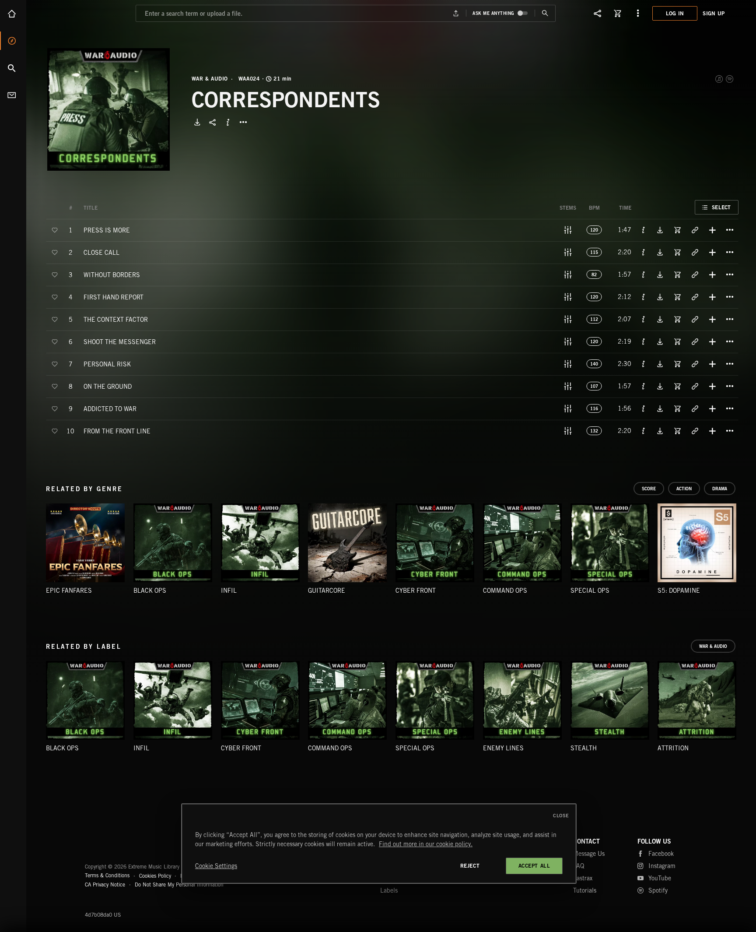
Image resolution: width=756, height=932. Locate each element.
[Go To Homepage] (74, 13)
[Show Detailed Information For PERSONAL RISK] (643, 363)
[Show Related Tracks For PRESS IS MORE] (694, 229)
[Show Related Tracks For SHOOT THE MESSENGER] (694, 341)
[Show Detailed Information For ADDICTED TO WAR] (643, 408)
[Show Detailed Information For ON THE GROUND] (643, 386)
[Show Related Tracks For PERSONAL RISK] (694, 363)
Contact (13, 95)
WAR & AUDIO (210, 79)
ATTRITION (673, 748)
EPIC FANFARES (69, 590)
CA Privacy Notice (105, 884)
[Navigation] (638, 13)
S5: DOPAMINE (679, 590)
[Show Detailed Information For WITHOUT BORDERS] (643, 274)
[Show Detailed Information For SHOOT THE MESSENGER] (643, 341)
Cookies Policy (155, 875)
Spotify (730, 78)
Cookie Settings (216, 865)
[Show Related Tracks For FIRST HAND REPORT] (694, 296)
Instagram (662, 865)
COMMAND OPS (505, 590)
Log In (675, 13)
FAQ (578, 865)
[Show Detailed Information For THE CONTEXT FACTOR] (643, 319)
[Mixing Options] (567, 229)
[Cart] (618, 13)
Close (561, 815)
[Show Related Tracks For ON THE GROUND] (694, 386)
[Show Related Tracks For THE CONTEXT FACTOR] (694, 319)
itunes (719, 78)
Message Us (589, 853)
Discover (13, 41)
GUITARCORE (326, 590)
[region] (379, 843)
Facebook (661, 853)
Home (13, 13)
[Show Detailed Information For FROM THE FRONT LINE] (643, 430)
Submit (545, 13)
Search (13, 68)
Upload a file (456, 13)
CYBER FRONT (416, 590)
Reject (470, 865)
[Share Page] (598, 13)
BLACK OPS (149, 590)
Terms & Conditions (107, 875)
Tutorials (584, 890)
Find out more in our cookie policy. (425, 844)
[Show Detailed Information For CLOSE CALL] (643, 252)
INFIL (229, 590)
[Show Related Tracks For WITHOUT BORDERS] (694, 274)
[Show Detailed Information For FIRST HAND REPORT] (643, 296)
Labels (389, 890)
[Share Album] (212, 122)
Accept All (534, 865)
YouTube (659, 878)
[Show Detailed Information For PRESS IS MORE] (643, 229)
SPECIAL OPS (589, 590)
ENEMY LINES (503, 748)
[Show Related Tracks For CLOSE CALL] (694, 252)
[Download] (197, 122)
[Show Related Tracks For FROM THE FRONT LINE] (694, 430)
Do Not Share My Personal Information (179, 885)
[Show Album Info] (228, 122)
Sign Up (713, 13)
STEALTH (583, 748)
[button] (108, 109)
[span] (107, 229)
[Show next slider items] (745, 547)
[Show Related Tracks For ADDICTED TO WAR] (694, 408)
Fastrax (582, 878)
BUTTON (243, 122)
